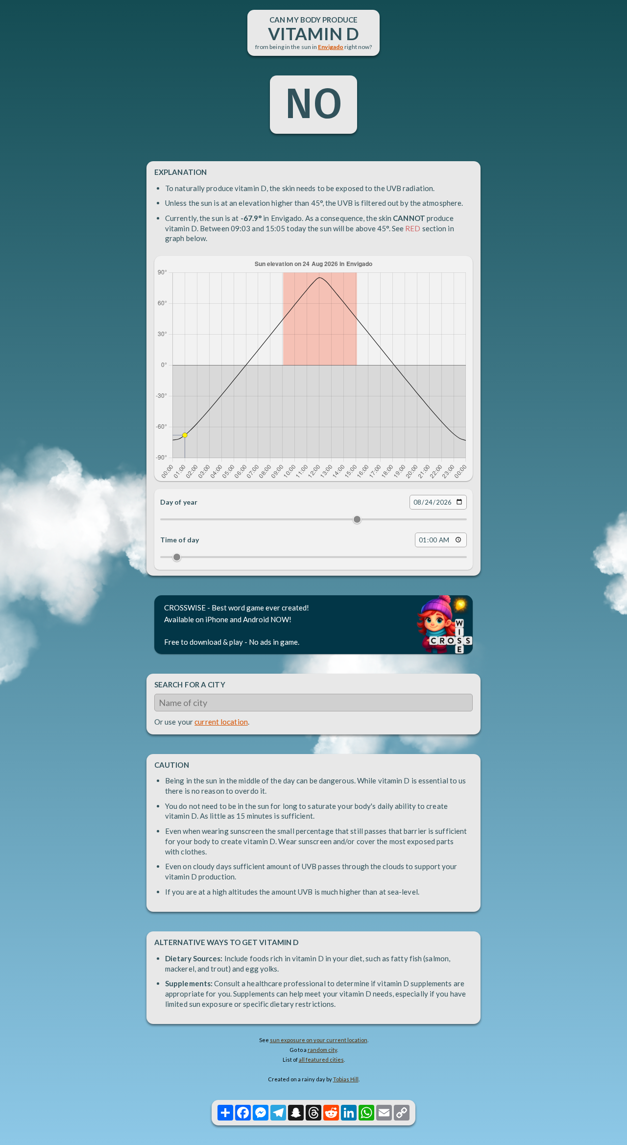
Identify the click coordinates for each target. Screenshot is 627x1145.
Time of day (179, 540)
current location (221, 721)
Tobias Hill (346, 1079)
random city (322, 1050)
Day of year (178, 502)
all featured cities (321, 1059)
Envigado (330, 46)
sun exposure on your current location (318, 1040)
